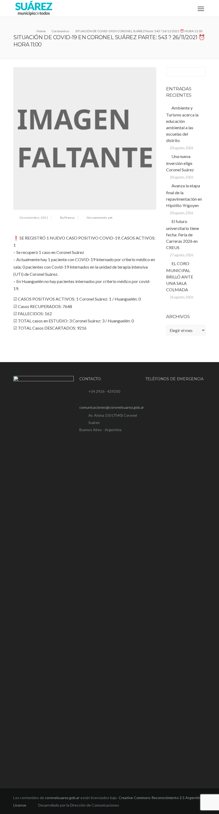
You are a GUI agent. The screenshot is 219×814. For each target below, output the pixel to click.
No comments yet (99, 218)
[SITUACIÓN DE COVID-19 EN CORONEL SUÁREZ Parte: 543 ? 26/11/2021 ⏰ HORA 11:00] (84, 138)
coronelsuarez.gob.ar (62, 797)
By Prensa (67, 218)
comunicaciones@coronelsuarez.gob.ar (111, 407)
